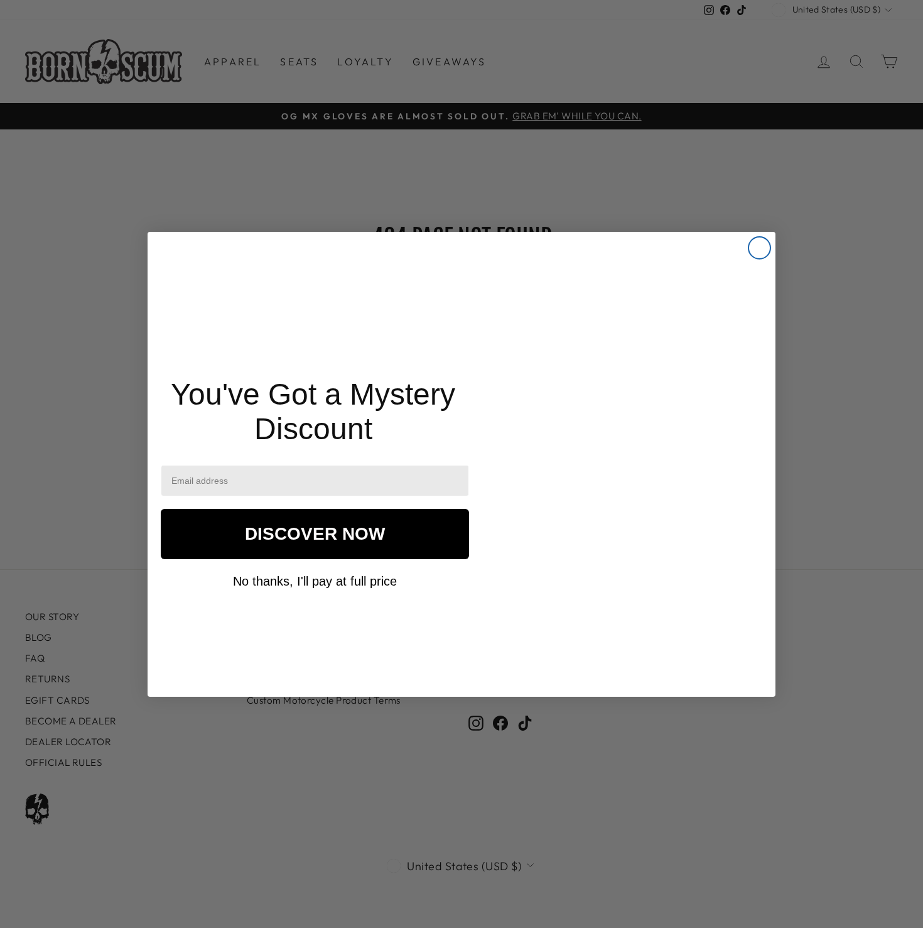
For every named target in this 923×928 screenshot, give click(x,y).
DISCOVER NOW (315, 533)
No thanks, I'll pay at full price (315, 581)
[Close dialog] (759, 248)
